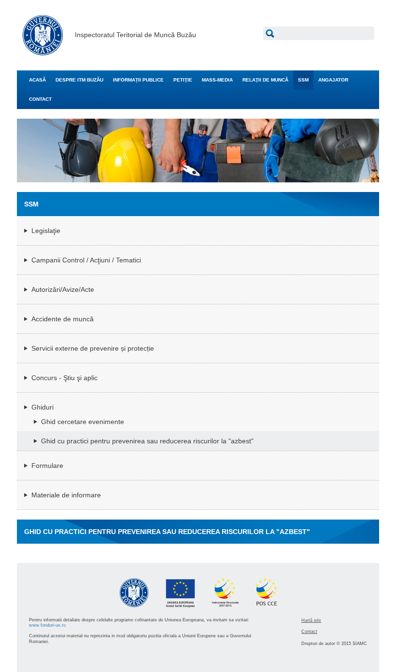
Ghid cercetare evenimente (82, 421)
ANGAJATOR (333, 79)
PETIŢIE (182, 79)
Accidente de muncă (62, 319)
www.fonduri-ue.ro (47, 625)
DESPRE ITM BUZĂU (79, 79)
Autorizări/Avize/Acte (62, 289)
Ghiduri (42, 407)
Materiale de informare (66, 495)
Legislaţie (45, 230)
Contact (309, 631)
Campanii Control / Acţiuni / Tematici (86, 260)
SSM (303, 79)
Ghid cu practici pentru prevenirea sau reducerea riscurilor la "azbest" (147, 441)
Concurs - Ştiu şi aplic (64, 378)
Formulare (47, 465)
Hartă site (311, 620)
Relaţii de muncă (265, 79)
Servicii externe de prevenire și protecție (92, 348)
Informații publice (138, 79)
